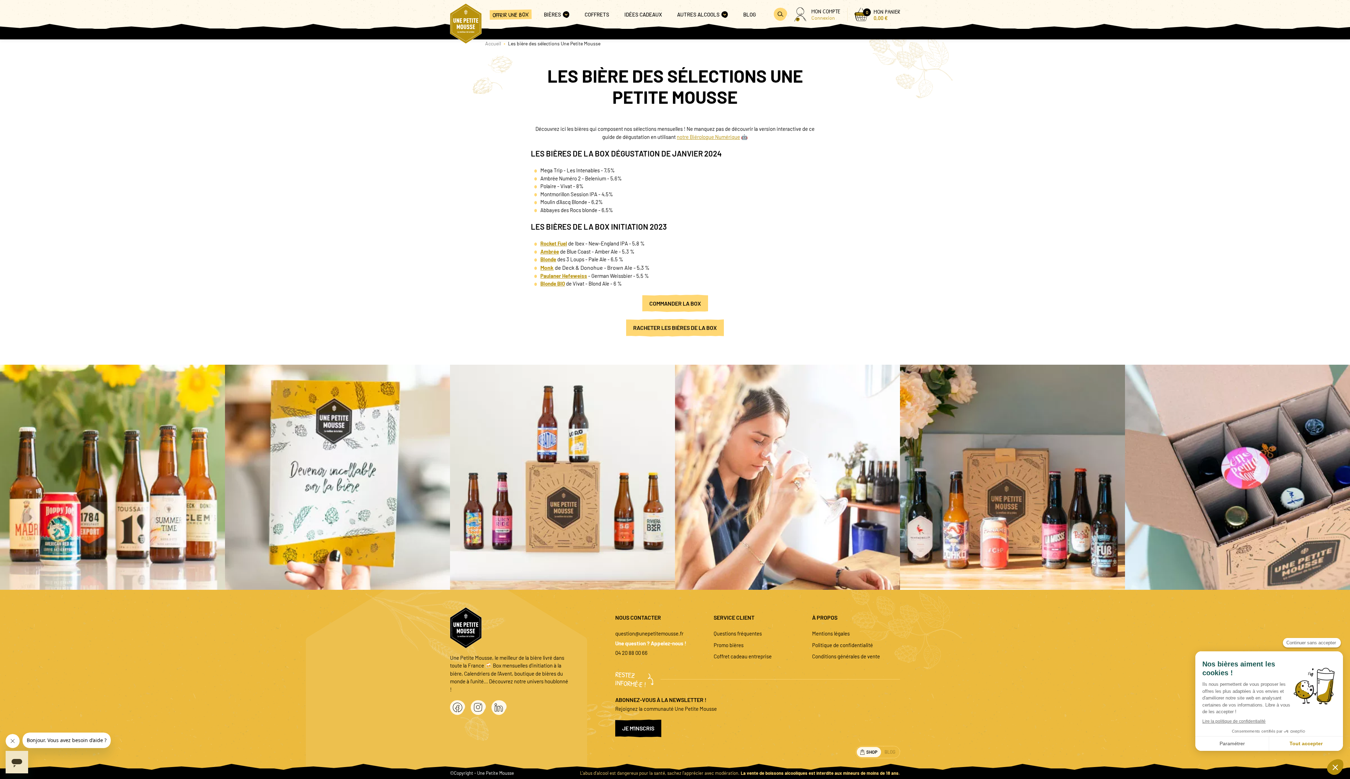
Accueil (493, 43)
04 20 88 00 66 (631, 653)
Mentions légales (831, 633)
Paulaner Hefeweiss (563, 276)
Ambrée (549, 251)
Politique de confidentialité (842, 645)
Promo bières (729, 645)
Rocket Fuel (553, 243)
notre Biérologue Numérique (708, 137)
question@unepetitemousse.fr (649, 633)
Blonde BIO (552, 283)
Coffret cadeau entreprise (743, 656)
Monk (547, 267)
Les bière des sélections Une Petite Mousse (554, 43)
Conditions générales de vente (846, 656)
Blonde (548, 259)
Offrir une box (511, 14)
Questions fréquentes (738, 633)
